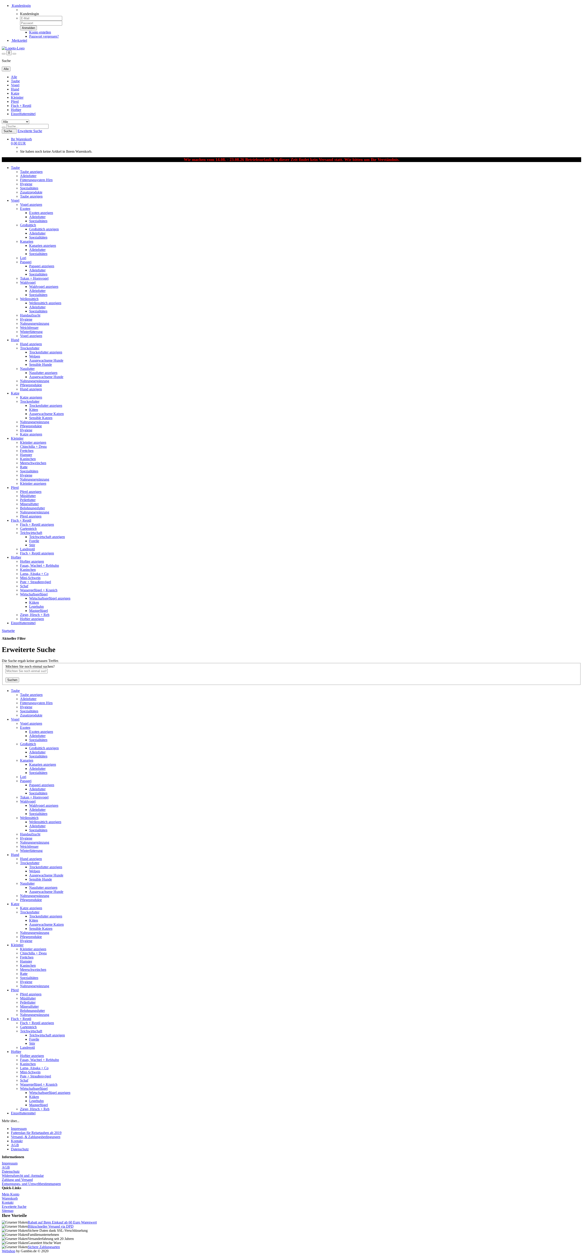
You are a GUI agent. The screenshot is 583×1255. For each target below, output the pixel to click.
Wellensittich (29, 299)
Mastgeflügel (38, 611)
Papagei (25, 262)
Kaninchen (28, 459)
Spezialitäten (29, 188)
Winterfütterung (31, 332)
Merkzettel (19, 40)
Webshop (8, 1251)
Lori (23, 258)
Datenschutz (20, 1149)
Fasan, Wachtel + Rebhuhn (39, 565)
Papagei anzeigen (41, 266)
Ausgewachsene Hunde (46, 360)
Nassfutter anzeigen (43, 373)
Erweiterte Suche (30, 131)
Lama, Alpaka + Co (34, 574)
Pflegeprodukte (31, 385)
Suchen (12, 680)
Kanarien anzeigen (42, 245)
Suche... (9, 131)
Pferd (15, 101)
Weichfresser (29, 328)
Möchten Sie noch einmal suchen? (30, 666)
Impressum (19, 1129)
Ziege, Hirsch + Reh (34, 615)
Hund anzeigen (31, 344)
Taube (15, 81)
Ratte (24, 467)
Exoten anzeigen (41, 213)
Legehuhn (36, 606)
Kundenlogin (21, 6)
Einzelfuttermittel (23, 114)
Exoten (25, 209)
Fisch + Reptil (21, 106)
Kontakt (17, 1141)
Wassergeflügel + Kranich (38, 590)
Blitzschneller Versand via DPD (51, 1226)
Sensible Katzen (40, 418)
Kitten (33, 410)
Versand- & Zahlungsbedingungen (35, 1137)
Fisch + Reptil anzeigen (37, 524)
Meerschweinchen (33, 463)
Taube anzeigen (31, 172)
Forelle (34, 541)
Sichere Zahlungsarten (44, 1247)
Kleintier (17, 97)
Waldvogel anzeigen (43, 287)
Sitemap (7, 1211)
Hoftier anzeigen (32, 561)
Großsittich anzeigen (44, 229)
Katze (15, 93)
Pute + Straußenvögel (35, 582)
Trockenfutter (29, 348)
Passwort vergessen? (44, 36)
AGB (15, 1145)
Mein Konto (10, 1194)
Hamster (26, 455)
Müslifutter (28, 496)
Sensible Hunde (40, 364)
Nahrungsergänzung (34, 323)
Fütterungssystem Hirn (36, 180)
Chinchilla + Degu (33, 446)
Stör (32, 545)
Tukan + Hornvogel (34, 278)
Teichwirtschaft (31, 533)
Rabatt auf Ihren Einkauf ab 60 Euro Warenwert (62, 1222)
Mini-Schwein (30, 578)
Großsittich (28, 225)
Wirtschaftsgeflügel (34, 594)
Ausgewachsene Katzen (46, 414)
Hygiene (26, 184)
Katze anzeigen (31, 397)
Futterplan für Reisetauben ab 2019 (36, 1133)
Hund (15, 89)
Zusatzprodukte (31, 192)
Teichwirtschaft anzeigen (47, 537)
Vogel (15, 85)
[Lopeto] (13, 48)
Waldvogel (28, 282)
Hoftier (16, 110)
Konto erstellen (40, 32)
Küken (34, 602)
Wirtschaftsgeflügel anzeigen (49, 598)
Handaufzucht (30, 315)
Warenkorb (10, 1198)
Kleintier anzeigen (33, 442)
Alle (14, 77)
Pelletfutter (28, 500)
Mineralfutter (29, 504)
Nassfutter (27, 369)
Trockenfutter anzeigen (45, 352)
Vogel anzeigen (31, 204)
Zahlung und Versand (17, 1180)
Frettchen (26, 451)
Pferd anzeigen (30, 492)
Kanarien (26, 241)
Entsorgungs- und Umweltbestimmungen (31, 1184)
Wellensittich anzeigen (45, 303)
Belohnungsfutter (32, 508)
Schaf (24, 586)
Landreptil (27, 549)
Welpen (34, 356)
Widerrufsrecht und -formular (23, 1176)
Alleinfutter (28, 176)
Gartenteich (28, 529)
